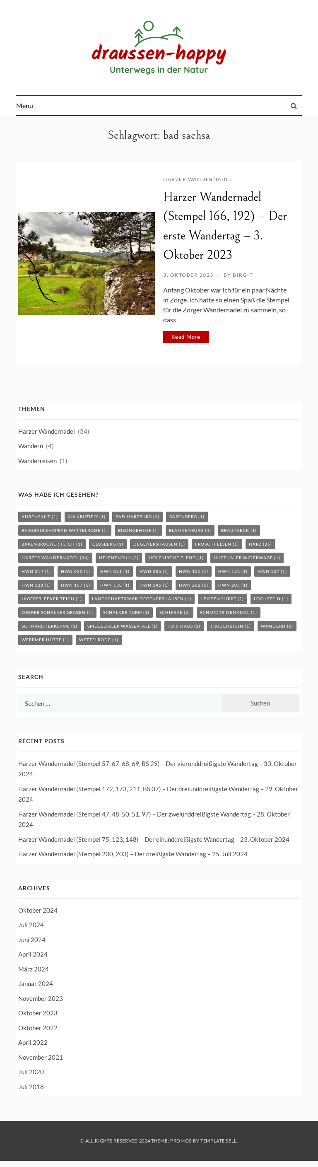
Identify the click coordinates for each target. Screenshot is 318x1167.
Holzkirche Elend (176, 557)
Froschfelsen (217, 543)
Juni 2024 (32, 939)
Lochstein (271, 598)
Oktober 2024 (38, 910)
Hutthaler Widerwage (247, 557)
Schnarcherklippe (49, 625)
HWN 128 (36, 584)
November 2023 (40, 998)
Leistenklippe (222, 598)
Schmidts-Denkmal (228, 612)
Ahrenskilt (40, 516)
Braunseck (239, 530)
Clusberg (107, 543)
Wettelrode (98, 639)
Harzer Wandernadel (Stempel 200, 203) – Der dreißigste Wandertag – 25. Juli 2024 (133, 854)
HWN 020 (75, 571)
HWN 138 (115, 584)
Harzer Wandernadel (197, 179)
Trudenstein (230, 625)
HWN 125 (193, 571)
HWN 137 (75, 584)
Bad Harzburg (137, 516)
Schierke (174, 612)
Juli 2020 (31, 1071)
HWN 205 (233, 584)
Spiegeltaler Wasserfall (122, 625)
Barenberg (187, 516)
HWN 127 (272, 571)
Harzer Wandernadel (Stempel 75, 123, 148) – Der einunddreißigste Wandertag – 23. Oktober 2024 (153, 839)
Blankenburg (190, 530)
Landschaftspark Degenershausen (141, 598)
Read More (185, 336)
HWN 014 (36, 571)
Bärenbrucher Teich (52, 543)
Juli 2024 (31, 924)
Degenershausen (159, 543)
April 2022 (33, 1042)
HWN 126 (233, 571)
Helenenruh (119, 557)
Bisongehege (138, 530)
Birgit (243, 275)
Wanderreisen (37, 460)
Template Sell (218, 1140)
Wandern (30, 445)
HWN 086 (154, 571)
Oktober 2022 (38, 1028)
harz (260, 543)
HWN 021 (115, 571)
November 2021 (40, 1057)
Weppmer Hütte (45, 639)
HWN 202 (193, 584)
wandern (277, 625)
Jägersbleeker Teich (52, 598)
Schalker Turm (126, 612)
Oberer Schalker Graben (57, 612)
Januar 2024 (35, 983)
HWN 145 (154, 584)
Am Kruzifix (87, 516)
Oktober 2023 (38, 1013)
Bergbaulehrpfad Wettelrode (65, 530)
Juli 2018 (31, 1086)
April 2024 (33, 954)
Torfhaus (184, 625)
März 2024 (33, 969)
